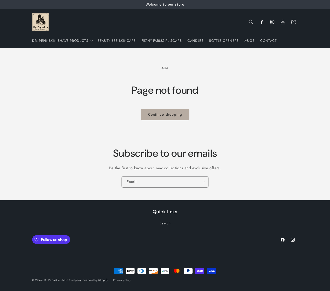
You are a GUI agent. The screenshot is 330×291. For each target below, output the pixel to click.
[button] (62, 40)
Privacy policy (122, 280)
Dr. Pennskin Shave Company (62, 280)
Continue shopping (165, 114)
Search (165, 223)
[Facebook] (261, 22)
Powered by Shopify (95, 280)
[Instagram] (272, 22)
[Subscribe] (203, 182)
